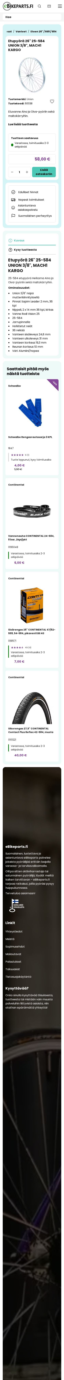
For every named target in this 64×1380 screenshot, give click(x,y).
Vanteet (21, 31)
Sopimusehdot (15, 946)
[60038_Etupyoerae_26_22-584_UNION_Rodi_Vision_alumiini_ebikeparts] (32, 75)
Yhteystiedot (14, 931)
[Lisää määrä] (27, 172)
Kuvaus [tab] (19, 240)
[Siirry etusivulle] (18, 6)
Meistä (9, 939)
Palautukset (13, 961)
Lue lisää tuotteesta (23, 124)
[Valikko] (60, 6)
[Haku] (39, 6)
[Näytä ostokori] (49, 6)
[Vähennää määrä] (12, 172)
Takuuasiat (12, 969)
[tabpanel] (32, 305)
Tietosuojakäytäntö (18, 977)
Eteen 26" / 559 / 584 (43, 31)
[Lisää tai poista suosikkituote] (52, 101)
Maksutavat (13, 954)
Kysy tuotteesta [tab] (25, 250)
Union (30, 99)
